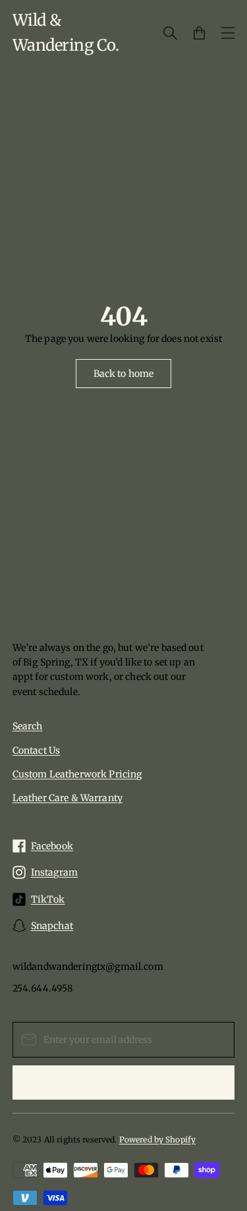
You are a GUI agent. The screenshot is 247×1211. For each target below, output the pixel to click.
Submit (123, 1082)
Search (28, 726)
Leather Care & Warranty (68, 798)
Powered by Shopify (157, 1139)
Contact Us (36, 750)
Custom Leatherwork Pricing (77, 774)
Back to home (124, 374)
